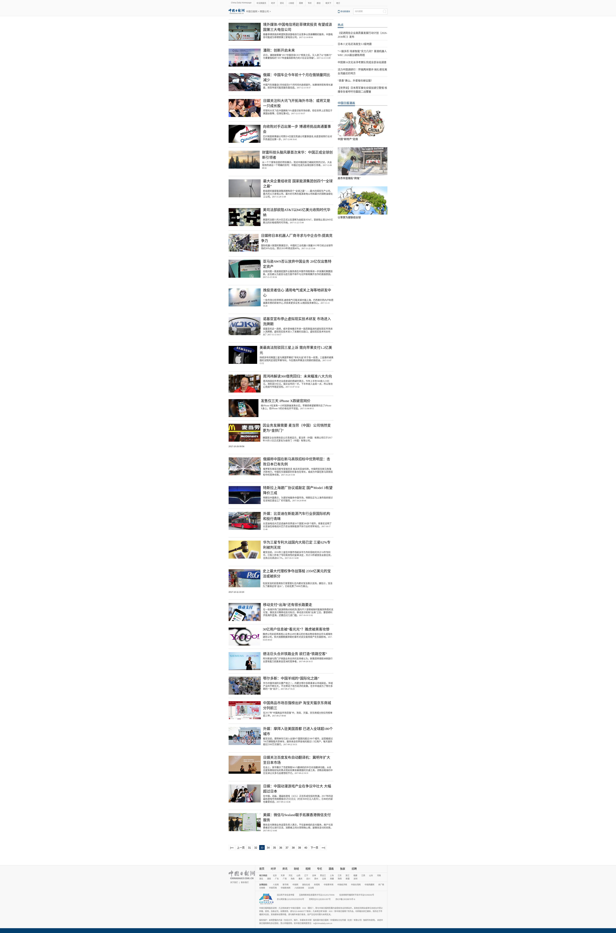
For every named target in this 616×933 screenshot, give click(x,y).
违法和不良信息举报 (285, 895)
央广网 (381, 885)
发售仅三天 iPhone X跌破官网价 (285, 401)
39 (299, 847)
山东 (371, 875)
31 (249, 847)
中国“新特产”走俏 (348, 139)
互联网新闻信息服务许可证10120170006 (316, 895)
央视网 (317, 885)
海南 (293, 879)
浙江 (347, 875)
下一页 (314, 847)
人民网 (276, 885)
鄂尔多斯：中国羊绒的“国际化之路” (291, 678)
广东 (277, 879)
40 (305, 847)
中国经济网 (342, 885)
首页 (261, 868)
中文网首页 (261, 3)
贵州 (316, 879)
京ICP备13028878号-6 (345, 899)
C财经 (291, 3)
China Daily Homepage (241, 3)
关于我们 (234, 882)
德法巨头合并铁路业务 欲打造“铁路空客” (295, 654)
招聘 (354, 868)
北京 (275, 875)
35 (274, 847)
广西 (285, 879)
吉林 (314, 875)
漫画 (331, 868)
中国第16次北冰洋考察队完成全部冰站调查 (362, 62)
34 (268, 847)
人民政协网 (299, 888)
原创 (319, 3)
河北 (290, 875)
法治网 (311, 888)
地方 (338, 3)
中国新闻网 (285, 888)
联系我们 (245, 882)
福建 (355, 875)
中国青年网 (328, 885)
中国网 (295, 885)
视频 (301, 3)
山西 (298, 875)
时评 (273, 3)
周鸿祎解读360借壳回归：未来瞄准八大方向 (297, 376)
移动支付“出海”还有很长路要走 (287, 605)
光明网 (262, 888)
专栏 (310, 3)
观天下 (328, 3)
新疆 (348, 879)
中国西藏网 (369, 885)
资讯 (282, 3)
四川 (308, 879)
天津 (283, 875)
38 (293, 847)
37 (287, 847)
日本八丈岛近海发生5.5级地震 (355, 44)
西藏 (332, 879)
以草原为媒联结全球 (349, 217)
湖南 (269, 879)
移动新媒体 (345, 11)
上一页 (241, 847)
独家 (342, 868)
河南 (379, 875)
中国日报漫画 (346, 103)
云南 (324, 879)
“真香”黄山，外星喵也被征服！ (355, 80)
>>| (323, 847)
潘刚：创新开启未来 (279, 50)
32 (255, 847)
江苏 (340, 875)
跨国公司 (264, 11)
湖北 (261, 879)
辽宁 (306, 875)
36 (280, 847)
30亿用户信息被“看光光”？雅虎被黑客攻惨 (296, 629)
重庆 (300, 879)
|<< (232, 847)
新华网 (285, 885)
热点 (340, 25)
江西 (363, 875)
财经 (296, 868)
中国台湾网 (356, 885)
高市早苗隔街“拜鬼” (349, 178)
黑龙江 (323, 875)
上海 (332, 875)
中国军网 (273, 888)
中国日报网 (251, 11)
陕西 (340, 879)
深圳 (355, 879)
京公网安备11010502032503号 (290, 899)
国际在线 (306, 885)
